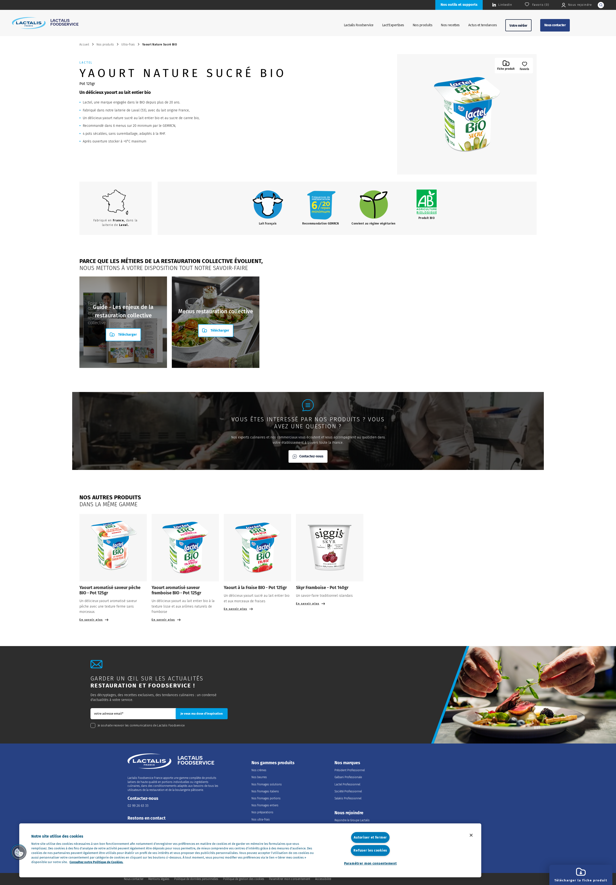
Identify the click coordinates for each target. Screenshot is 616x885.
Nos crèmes (258, 770)
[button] (18, 852)
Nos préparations (262, 812)
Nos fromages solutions (266, 784)
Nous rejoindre (348, 812)
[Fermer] (471, 835)
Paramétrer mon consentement (370, 863)
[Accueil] (45, 23)
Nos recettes (450, 25)
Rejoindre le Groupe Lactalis (352, 820)
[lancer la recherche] (601, 5)
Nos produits (422, 25)
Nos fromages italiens (265, 791)
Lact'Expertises (393, 25)
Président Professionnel (349, 770)
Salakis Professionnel (347, 798)
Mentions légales (158, 879)
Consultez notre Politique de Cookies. (96, 862)
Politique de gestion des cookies (243, 879)
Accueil (84, 44)
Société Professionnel (348, 791)
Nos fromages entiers (264, 805)
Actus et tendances (482, 25)
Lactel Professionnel (347, 784)
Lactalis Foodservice (358, 25)
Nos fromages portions (266, 798)
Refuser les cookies (370, 850)
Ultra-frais (128, 44)
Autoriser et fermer (370, 837)
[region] (250, 850)
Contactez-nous (311, 456)
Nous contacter (555, 25)
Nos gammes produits (273, 762)
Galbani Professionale (348, 777)
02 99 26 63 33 (138, 806)
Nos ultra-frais (260, 819)
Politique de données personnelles (196, 879)
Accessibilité (323, 879)
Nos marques (347, 762)
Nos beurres (259, 777)
